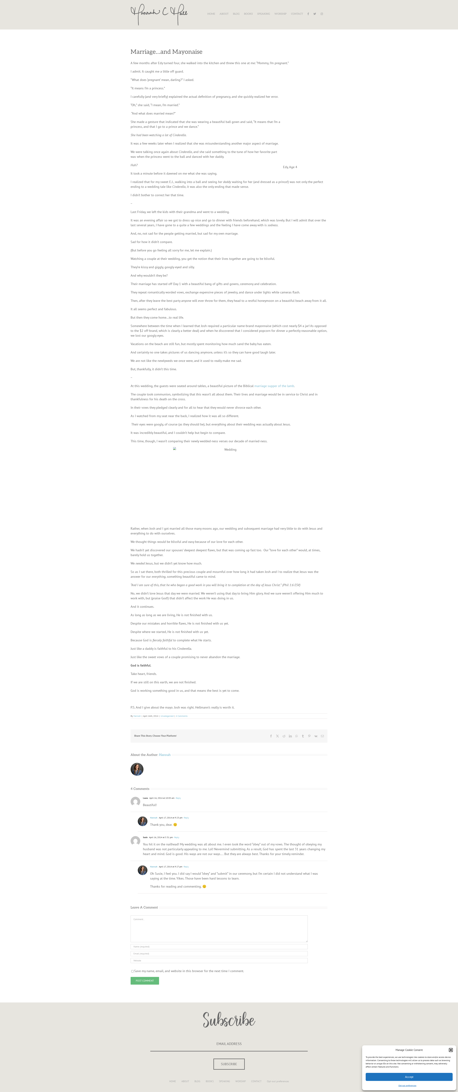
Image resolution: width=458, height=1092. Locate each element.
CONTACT (256, 1081)
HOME (172, 1081)
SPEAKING (224, 1081)
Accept (409, 1076)
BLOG (197, 1081)
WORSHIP (240, 1081)
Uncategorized (167, 716)
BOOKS (210, 1081)
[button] (451, 1050)
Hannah (137, 716)
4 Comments (181, 716)
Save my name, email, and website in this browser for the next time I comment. (189, 971)
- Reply (177, 798)
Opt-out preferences (407, 1085)
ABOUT (185, 1081)
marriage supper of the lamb (274, 386)
